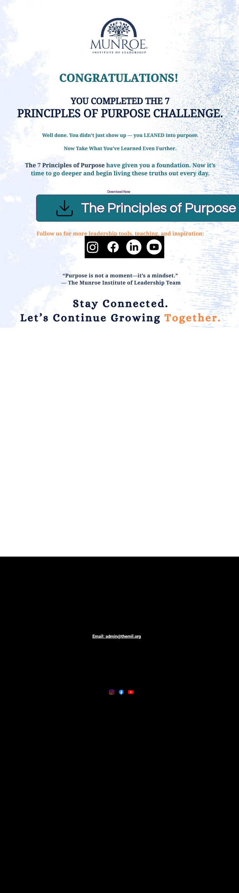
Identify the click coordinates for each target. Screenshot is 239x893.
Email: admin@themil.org (116, 636)
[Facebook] (113, 247)
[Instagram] (92, 247)
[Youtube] (154, 247)
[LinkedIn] (133, 247)
